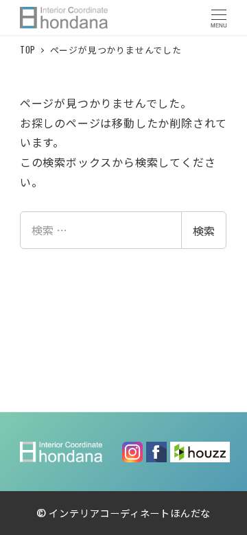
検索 (204, 230)
